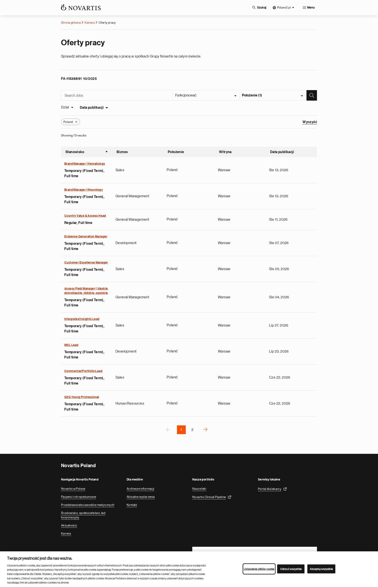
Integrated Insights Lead (82, 319)
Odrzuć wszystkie (291, 568)
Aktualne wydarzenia (141, 496)
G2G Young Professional (81, 397)
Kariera (90, 22)
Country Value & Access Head (85, 215)
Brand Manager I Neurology (83, 189)
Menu (311, 7)
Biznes (122, 152)
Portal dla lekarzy (269, 488)
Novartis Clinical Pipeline (209, 496)
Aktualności (69, 525)
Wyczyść (310, 122)
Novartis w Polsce (73, 488)
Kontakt (132, 504)
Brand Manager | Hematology (84, 163)
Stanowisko (86, 152)
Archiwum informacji (140, 488)
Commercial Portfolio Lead (83, 371)
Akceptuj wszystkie (321, 568)
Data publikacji (92, 107)
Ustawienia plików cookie (259, 568)
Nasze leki (199, 488)
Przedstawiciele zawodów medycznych (87, 504)
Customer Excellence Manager (86, 262)
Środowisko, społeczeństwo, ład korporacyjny (83, 515)
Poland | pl (284, 7)
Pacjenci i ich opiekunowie (78, 496)
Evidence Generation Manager (85, 236)
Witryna (225, 152)
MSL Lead (71, 345)
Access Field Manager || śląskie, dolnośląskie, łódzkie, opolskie (86, 291)
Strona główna (71, 22)
